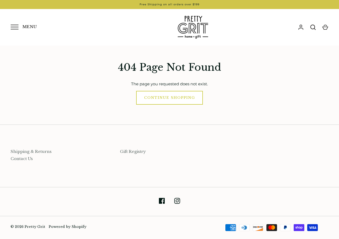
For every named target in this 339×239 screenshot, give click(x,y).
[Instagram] (177, 202)
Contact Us (22, 158)
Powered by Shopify (67, 226)
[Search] (313, 27)
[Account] (301, 27)
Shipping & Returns (31, 151)
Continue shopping (169, 97)
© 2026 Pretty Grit (28, 226)
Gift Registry (133, 151)
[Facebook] (162, 202)
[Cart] (325, 27)
